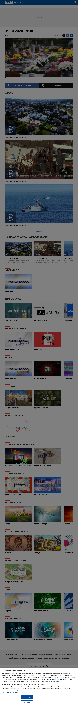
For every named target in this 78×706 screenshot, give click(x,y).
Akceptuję (27, 697)
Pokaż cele (26, 702)
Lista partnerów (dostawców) (10, 692)
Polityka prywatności (52, 681)
